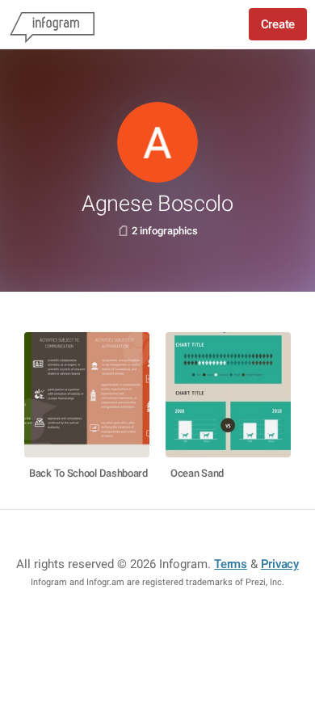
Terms (230, 564)
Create (278, 24)
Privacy (280, 564)
